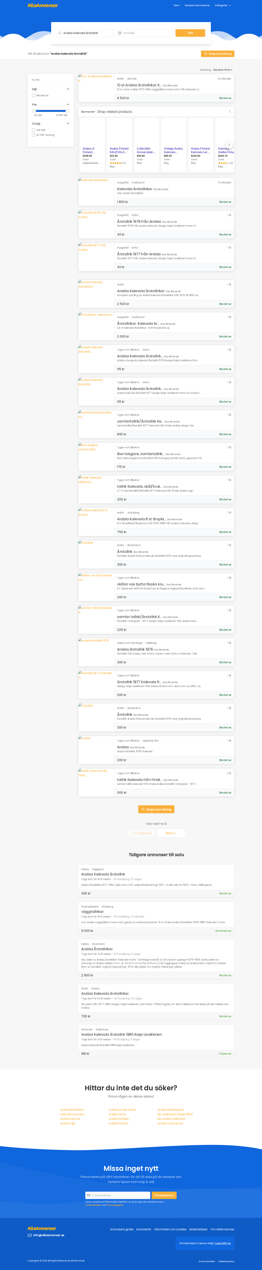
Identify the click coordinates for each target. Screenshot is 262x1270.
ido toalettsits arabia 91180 (175, 1114)
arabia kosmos (70, 1119)
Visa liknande (170, 85)
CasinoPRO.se (223, 1243)
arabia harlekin (119, 1119)
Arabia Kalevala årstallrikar (141, 290)
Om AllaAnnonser (222, 1229)
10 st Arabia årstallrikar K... (139, 85)
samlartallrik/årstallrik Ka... (140, 421)
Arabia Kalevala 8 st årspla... (141, 519)
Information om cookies (170, 1229)
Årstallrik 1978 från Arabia (139, 221)
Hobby (85, 869)
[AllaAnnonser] (43, 5)
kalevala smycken (72, 1114)
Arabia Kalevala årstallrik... (140, 356)
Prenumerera (164, 1195)
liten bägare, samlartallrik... (140, 453)
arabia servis (117, 1114)
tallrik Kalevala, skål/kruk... (139, 486)
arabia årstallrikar (72, 1110)
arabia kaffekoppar (171, 1110)
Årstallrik (124, 551)
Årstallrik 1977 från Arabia (139, 254)
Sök (190, 33)
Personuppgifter (115, 1205)
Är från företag (45, 135)
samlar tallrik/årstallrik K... (139, 616)
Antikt (85, 988)
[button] (51, 89)
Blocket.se (42, 95)
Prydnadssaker (90, 906)
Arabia (123, 747)
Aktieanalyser (198, 1229)
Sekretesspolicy (226, 1261)
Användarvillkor (93, 1205)
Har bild (41, 130)
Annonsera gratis (121, 1229)
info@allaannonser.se (48, 1235)
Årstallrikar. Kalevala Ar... (138, 323)
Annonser (87, 1029)
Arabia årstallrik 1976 (135, 649)
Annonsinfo (143, 1229)
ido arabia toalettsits (171, 1119)
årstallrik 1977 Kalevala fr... (139, 681)
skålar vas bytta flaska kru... (141, 584)
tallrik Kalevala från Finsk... (139, 779)
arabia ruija (67, 1123)
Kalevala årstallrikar (134, 188)
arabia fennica (118, 1123)
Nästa (170, 833)
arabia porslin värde (122, 1110)
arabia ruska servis (170, 1123)
